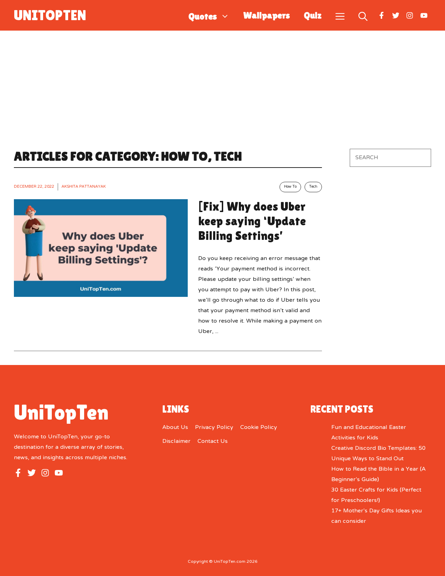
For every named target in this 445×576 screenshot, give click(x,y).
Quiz (313, 15)
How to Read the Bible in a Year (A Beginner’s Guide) (378, 474)
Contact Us (212, 441)
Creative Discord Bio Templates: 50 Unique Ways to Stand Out (378, 453)
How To (290, 187)
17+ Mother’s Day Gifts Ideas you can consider (376, 516)
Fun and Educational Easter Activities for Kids (368, 432)
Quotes (202, 15)
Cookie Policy (258, 427)
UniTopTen (50, 15)
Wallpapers (266, 15)
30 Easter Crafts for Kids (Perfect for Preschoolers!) (376, 495)
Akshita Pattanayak (84, 186)
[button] (362, 15)
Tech (313, 187)
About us (175, 427)
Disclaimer (176, 441)
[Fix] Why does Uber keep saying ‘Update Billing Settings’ (252, 221)
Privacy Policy (214, 427)
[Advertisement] (222, 82)
